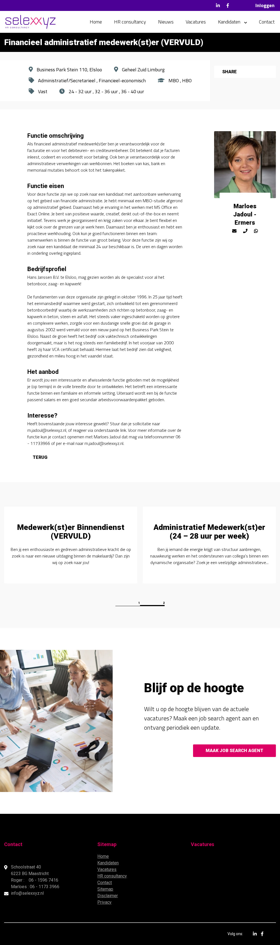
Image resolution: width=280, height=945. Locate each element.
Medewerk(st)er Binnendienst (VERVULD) (70, 532)
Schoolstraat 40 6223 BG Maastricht (30, 870)
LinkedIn (218, 5)
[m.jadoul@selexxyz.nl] (234, 231)
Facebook (227, 5)
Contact (267, 21)
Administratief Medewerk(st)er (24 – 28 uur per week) (209, 532)
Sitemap (105, 889)
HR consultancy (130, 21)
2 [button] (164, 602)
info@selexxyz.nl (27, 893)
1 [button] (139, 602)
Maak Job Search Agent (234, 750)
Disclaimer (107, 895)
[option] (70, 545)
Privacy (104, 902)
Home (96, 21)
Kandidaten (229, 21)
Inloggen (265, 5)
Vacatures (196, 21)
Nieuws (166, 21)
